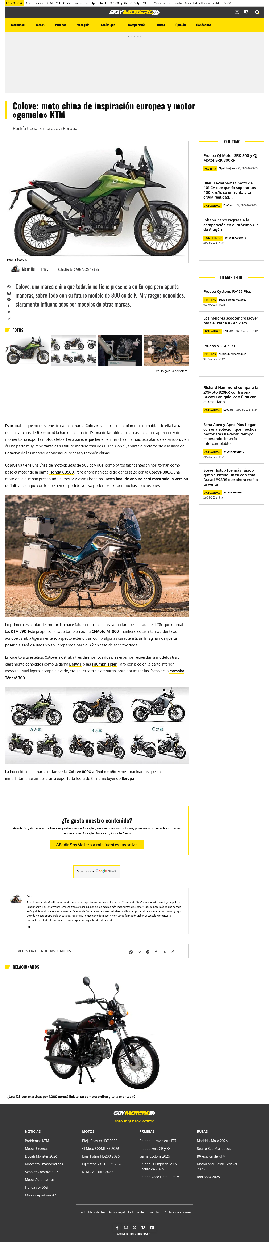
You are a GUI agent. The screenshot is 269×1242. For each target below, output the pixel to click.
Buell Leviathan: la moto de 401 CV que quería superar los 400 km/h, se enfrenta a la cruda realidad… (229, 190)
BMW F (75, 664)
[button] (257, 12)
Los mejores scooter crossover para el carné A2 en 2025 (230, 320)
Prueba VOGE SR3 (219, 345)
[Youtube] (152, 1228)
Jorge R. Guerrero (235, 237)
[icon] (236, 12)
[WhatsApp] (8, 286)
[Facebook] (8, 305)
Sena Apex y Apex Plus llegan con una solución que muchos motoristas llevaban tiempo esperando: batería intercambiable (229, 434)
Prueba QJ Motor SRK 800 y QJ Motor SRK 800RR (230, 158)
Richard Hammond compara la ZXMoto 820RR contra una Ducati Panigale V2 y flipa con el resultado (230, 394)
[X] (8, 311)
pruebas (210, 168)
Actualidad (27, 951)
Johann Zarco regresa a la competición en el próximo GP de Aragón (230, 225)
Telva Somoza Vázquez (232, 299)
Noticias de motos (56, 951)
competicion (213, 237)
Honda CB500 (61, 472)
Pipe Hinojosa (227, 168)
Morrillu (28, 269)
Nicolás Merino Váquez (232, 353)
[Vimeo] (143, 1228)
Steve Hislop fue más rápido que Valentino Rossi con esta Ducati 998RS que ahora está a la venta (230, 477)
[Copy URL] (8, 318)
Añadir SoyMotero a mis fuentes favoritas (97, 844)
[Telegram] (8, 299)
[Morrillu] (15, 269)
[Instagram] (28, 926)
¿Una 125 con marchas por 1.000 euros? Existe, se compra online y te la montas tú (71, 1097)
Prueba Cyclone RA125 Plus (227, 291)
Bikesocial (46, 432)
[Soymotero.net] (134, 12)
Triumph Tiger (104, 664)
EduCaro (228, 205)
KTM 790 (18, 631)
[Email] (8, 293)
